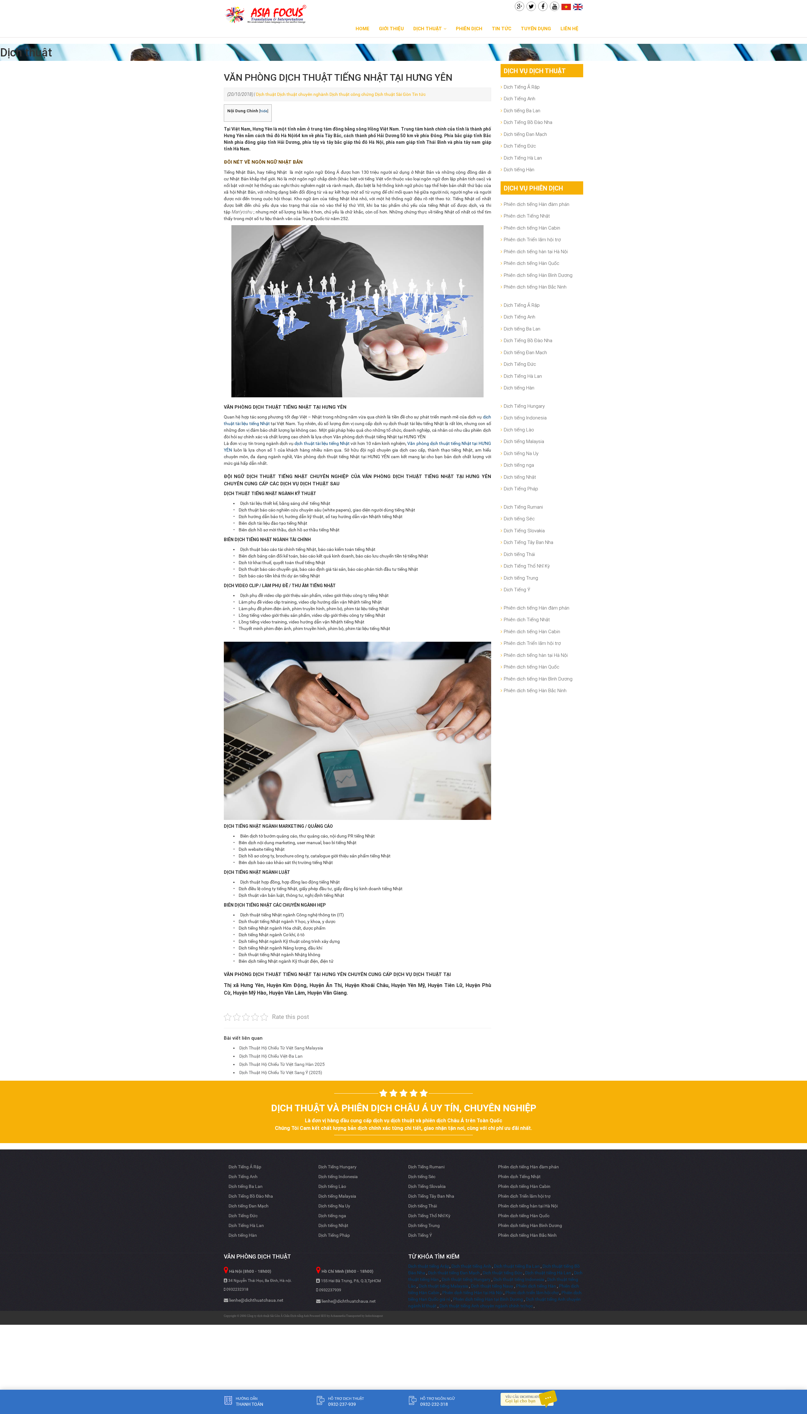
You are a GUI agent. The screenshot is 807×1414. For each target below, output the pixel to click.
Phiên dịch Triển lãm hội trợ (532, 239)
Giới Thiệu (391, 29)
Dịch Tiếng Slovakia (524, 531)
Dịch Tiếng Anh (519, 99)
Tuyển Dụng (536, 29)
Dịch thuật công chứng (351, 94)
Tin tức (501, 29)
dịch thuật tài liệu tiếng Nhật (322, 443)
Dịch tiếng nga (519, 465)
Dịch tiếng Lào (519, 430)
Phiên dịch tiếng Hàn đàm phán (536, 204)
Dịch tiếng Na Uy (521, 453)
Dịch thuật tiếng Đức (502, 1272)
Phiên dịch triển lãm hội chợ (532, 1292)
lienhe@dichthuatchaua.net (255, 1300)
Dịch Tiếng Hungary (524, 406)
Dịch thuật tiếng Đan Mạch (454, 1272)
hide (263, 111)
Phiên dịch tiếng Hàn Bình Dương (538, 275)
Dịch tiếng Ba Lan (522, 111)
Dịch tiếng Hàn (519, 169)
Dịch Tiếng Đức (520, 146)
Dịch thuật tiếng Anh (471, 1266)
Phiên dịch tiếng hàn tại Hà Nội (536, 251)
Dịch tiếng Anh (299, 1316)
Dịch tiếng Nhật (520, 477)
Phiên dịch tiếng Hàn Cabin (532, 228)
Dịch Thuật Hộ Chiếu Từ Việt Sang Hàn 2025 (282, 1064)
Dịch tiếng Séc (519, 519)
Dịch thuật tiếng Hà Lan (548, 1272)
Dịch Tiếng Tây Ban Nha (528, 542)
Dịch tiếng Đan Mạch (525, 134)
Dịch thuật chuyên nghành (302, 94)
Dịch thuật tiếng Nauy (492, 1285)
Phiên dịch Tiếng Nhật (527, 216)
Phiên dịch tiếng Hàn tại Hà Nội (472, 1292)
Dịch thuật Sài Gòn (393, 94)
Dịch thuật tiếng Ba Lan (517, 1266)
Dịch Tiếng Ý (517, 590)
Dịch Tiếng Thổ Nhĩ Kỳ (527, 566)
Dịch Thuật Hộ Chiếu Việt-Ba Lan (271, 1056)
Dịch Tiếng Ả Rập (522, 87)
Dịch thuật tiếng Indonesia (518, 1279)
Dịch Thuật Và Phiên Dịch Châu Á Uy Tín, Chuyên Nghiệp (403, 1108)
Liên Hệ (569, 29)
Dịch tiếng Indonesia (525, 418)
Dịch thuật (266, 94)
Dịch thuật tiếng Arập (429, 1266)
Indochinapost (374, 1316)
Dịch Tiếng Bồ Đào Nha (528, 122)
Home (362, 29)
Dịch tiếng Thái (519, 554)
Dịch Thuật (427, 29)
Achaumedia (337, 1316)
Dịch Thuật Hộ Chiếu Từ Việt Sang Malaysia (281, 1047)
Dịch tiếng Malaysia (524, 441)
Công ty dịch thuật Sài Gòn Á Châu (268, 1316)
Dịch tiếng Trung (521, 578)
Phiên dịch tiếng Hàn (536, 1285)
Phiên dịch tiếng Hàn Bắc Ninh (535, 287)
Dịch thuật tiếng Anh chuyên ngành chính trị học (486, 1305)
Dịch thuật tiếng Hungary (466, 1279)
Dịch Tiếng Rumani (523, 507)
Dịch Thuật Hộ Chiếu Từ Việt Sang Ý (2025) (280, 1072)
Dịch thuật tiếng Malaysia (443, 1285)
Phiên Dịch (469, 29)
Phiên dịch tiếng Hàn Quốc (531, 263)
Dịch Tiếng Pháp (521, 489)
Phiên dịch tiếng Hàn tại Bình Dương (488, 1299)
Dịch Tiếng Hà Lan (523, 158)
